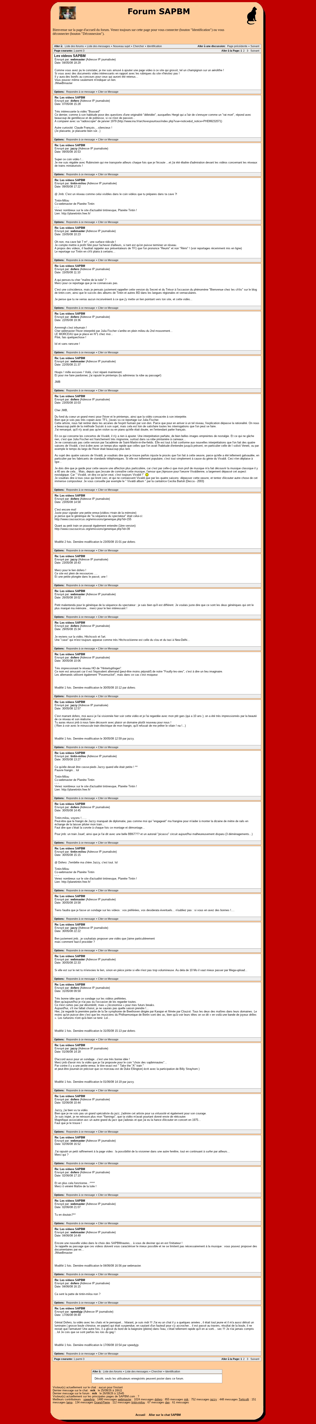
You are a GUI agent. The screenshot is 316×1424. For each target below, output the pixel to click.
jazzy (74, 148)
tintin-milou (78, 183)
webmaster (78, 59)
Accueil (141, 1414)
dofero (75, 100)
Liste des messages (98, 46)
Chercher (138, 46)
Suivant (254, 46)
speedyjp (77, 1311)
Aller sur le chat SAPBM (165, 1414)
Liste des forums (74, 46)
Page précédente (237, 46)
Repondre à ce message (80, 91)
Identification (154, 46)
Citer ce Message (108, 91)
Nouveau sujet (121, 46)
